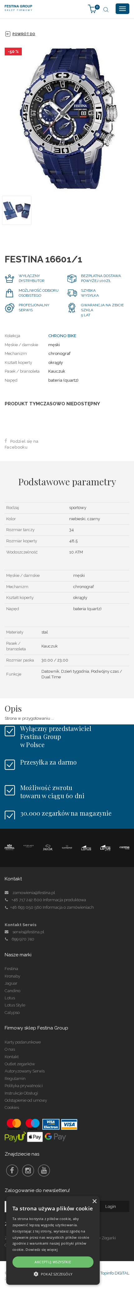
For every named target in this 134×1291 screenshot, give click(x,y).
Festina (11, 968)
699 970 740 (23, 939)
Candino (12, 990)
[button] (52, 1274)
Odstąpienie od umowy (26, 1100)
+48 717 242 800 (27, 900)
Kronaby (12, 976)
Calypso (12, 1012)
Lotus (10, 998)
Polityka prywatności (24, 1085)
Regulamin (15, 1078)
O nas (10, 1049)
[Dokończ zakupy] (92, 8)
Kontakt (12, 1056)
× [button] (94, 1201)
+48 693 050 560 (26, 907)
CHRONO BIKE (62, 335)
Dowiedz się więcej (41, 1249)
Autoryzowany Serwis (25, 1071)
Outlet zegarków (20, 1064)
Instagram (28, 1170)
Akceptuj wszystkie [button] (53, 1262)
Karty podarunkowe (23, 1042)
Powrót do (23, 34)
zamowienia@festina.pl (33, 892)
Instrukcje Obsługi (21, 1093)
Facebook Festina (12, 1170)
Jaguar (11, 983)
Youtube (44, 1170)
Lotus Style (15, 1005)
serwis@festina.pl (28, 932)
